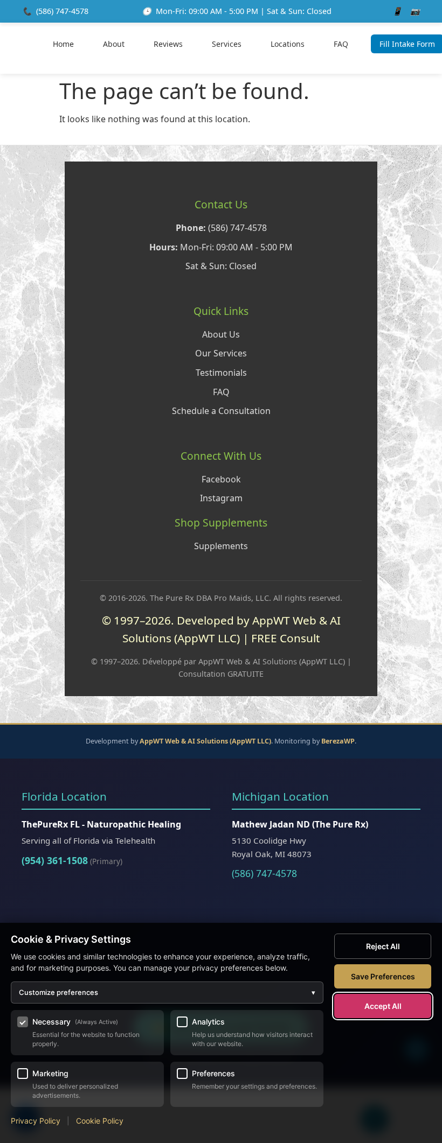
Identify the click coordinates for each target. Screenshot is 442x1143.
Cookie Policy (99, 1120)
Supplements (221, 546)
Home (63, 44)
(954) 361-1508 (55, 860)
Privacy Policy (35, 1120)
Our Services (221, 353)
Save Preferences (383, 976)
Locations (288, 44)
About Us (221, 334)
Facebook (221, 479)
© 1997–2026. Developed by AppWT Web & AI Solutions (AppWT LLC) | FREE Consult (221, 629)
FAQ (341, 44)
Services (226, 44)
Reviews (168, 44)
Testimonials (221, 372)
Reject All (383, 946)
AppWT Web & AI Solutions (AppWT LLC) (205, 741)
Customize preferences (167, 992)
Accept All (383, 1006)
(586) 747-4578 (62, 11)
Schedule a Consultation (221, 411)
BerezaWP (338, 741)
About (114, 44)
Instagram (221, 498)
